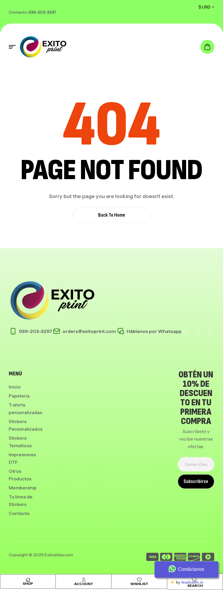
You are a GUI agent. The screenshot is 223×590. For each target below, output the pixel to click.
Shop (28, 583)
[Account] (83, 579)
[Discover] (194, 558)
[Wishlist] (139, 579)
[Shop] (28, 579)
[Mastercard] (166, 558)
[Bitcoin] (208, 558)
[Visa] (152, 558)
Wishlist (139, 584)
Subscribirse (196, 481)
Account (83, 584)
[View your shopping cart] (207, 47)
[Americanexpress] (180, 558)
